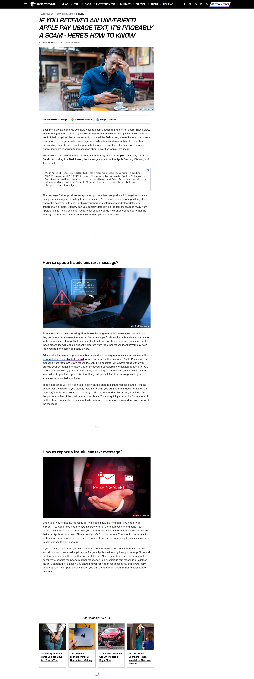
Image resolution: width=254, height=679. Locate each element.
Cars (88, 4)
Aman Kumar (48, 43)
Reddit (46, 159)
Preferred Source (83, 119)
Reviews (168, 4)
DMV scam (112, 137)
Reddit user (75, 159)
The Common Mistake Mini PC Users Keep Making (81, 657)
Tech (77, 4)
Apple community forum (130, 155)
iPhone (80, 14)
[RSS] (207, 4)
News (65, 4)
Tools (154, 4)
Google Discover (108, 119)
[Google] (195, 4)
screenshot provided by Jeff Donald (63, 359)
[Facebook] (184, 4)
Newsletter (222, 4)
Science (141, 4)
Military (125, 4)
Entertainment (105, 4)
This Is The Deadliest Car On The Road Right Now (110, 657)
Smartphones (65, 14)
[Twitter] (190, 4)
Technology (46, 14)
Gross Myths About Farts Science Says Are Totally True (52, 657)
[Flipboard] (201, 4)
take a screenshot (91, 526)
